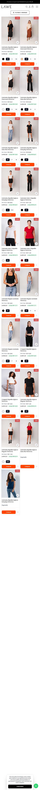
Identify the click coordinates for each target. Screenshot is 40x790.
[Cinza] (21, 310)
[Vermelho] (21, 260)
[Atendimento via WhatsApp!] (36, 786)
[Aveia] (21, 59)
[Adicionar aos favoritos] (18, 64)
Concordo (20, 786)
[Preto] (3, 59)
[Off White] (3, 109)
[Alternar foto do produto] (17, 42)
